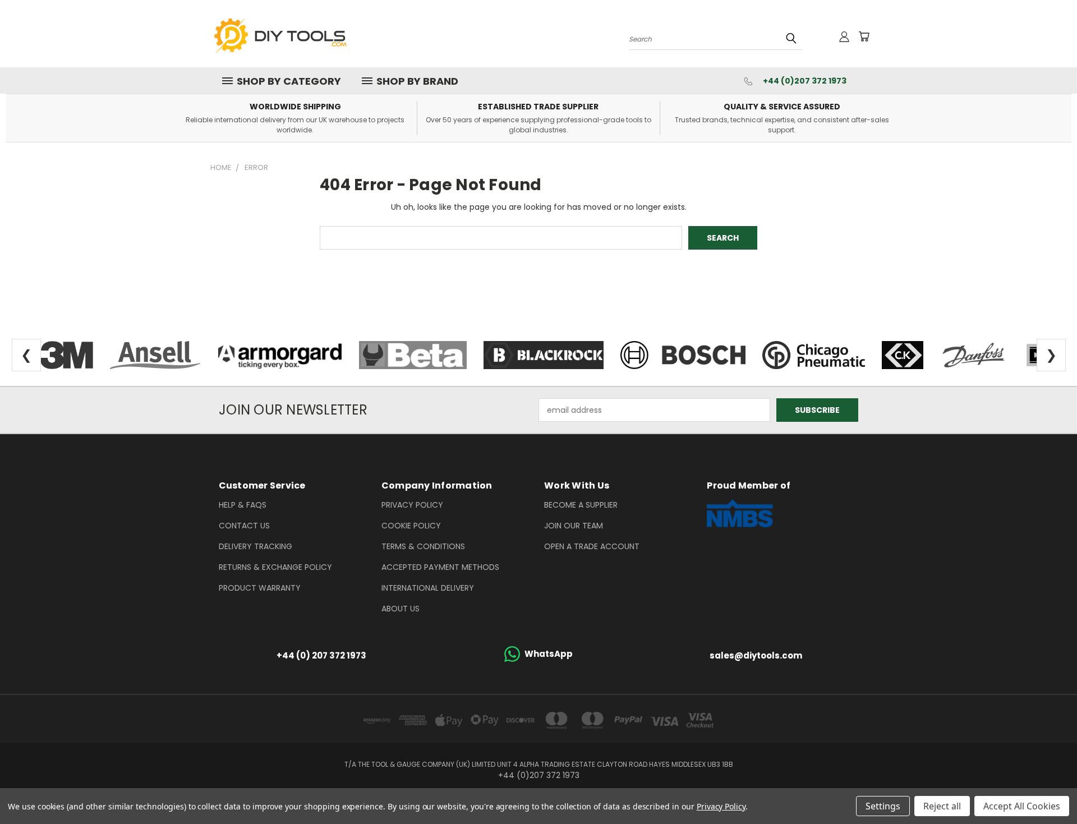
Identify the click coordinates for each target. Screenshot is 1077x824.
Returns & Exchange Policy (275, 567)
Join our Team (573, 525)
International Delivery (427, 587)
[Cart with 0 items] (863, 36)
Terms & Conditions (423, 546)
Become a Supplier (581, 504)
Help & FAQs (242, 504)
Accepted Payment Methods (440, 567)
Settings (883, 806)
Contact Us (244, 525)
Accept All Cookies (1021, 806)
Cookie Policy (411, 525)
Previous (1047, 789)
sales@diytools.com (756, 655)
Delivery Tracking (255, 546)
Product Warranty (260, 587)
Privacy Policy (412, 504)
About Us (400, 608)
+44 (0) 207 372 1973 (321, 655)
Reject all (942, 806)
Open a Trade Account (591, 546)
